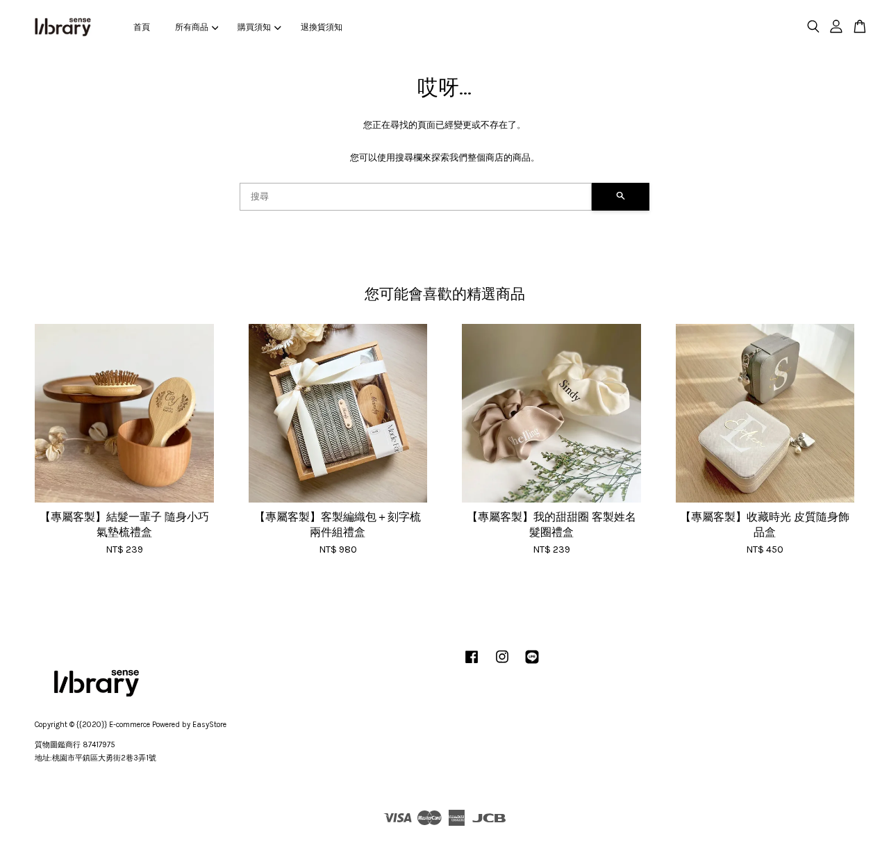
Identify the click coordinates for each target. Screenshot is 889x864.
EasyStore (209, 724)
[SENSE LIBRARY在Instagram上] (502, 664)
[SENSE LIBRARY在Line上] (532, 664)
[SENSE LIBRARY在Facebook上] (471, 664)
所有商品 (191, 27)
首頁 (141, 27)
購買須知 (254, 27)
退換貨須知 (321, 27)
